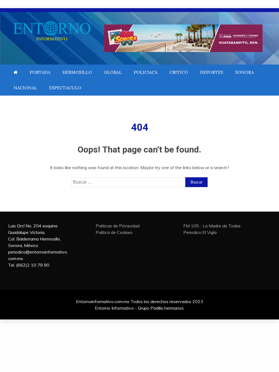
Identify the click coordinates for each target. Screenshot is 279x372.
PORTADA (40, 72)
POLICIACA (145, 72)
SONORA (244, 72)
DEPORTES (211, 72)
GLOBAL (113, 72)
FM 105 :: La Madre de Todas (212, 225)
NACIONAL (25, 87)
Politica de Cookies (114, 232)
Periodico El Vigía (200, 232)
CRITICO (178, 72)
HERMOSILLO (77, 72)
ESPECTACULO (65, 87)
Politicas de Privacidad (118, 225)
